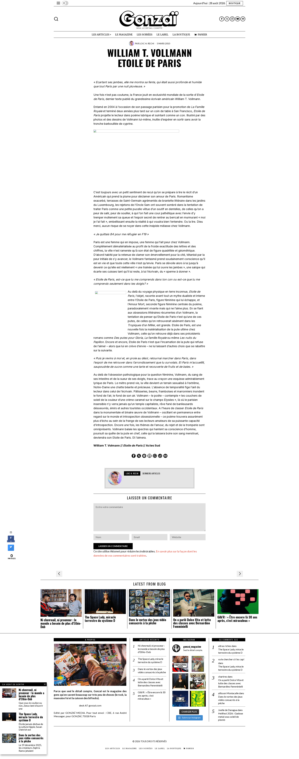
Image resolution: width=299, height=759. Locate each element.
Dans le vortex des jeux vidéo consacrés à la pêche (147, 621)
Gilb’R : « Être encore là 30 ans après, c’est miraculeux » (237, 619)
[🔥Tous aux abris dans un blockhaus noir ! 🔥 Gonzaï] (198, 699)
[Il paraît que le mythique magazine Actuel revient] (198, 664)
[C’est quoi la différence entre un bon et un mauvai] (180, 699)
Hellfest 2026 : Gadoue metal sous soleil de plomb (230, 716)
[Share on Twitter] (11, 549)
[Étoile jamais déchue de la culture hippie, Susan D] (180, 681)
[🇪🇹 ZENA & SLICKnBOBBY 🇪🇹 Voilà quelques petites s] (180, 664)
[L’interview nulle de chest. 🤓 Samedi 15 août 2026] (198, 681)
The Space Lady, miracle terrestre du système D (100, 619)
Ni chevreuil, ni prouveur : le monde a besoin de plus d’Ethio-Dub (60, 623)
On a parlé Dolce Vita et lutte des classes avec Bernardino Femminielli (192, 623)
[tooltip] (221, 18)
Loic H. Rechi (147, 43)
